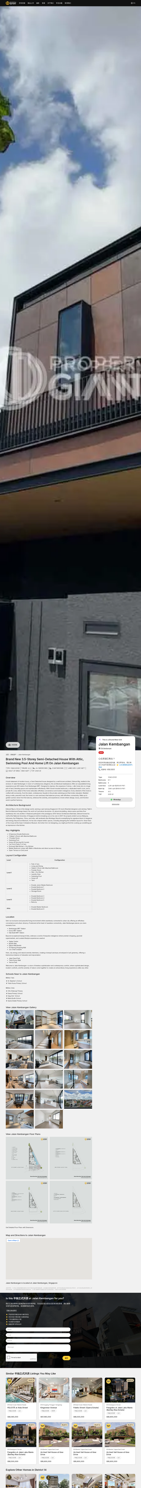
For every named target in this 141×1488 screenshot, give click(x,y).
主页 (7, 754)
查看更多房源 (115, 804)
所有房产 (13, 754)
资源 (43, 3)
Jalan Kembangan (24, 754)
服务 (37, 3)
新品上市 (31, 3)
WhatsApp (117, 799)
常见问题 (59, 3)
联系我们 (68, 3)
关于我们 (50, 3)
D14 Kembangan (106, 748)
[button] (22, 3)
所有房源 (22, 3)
